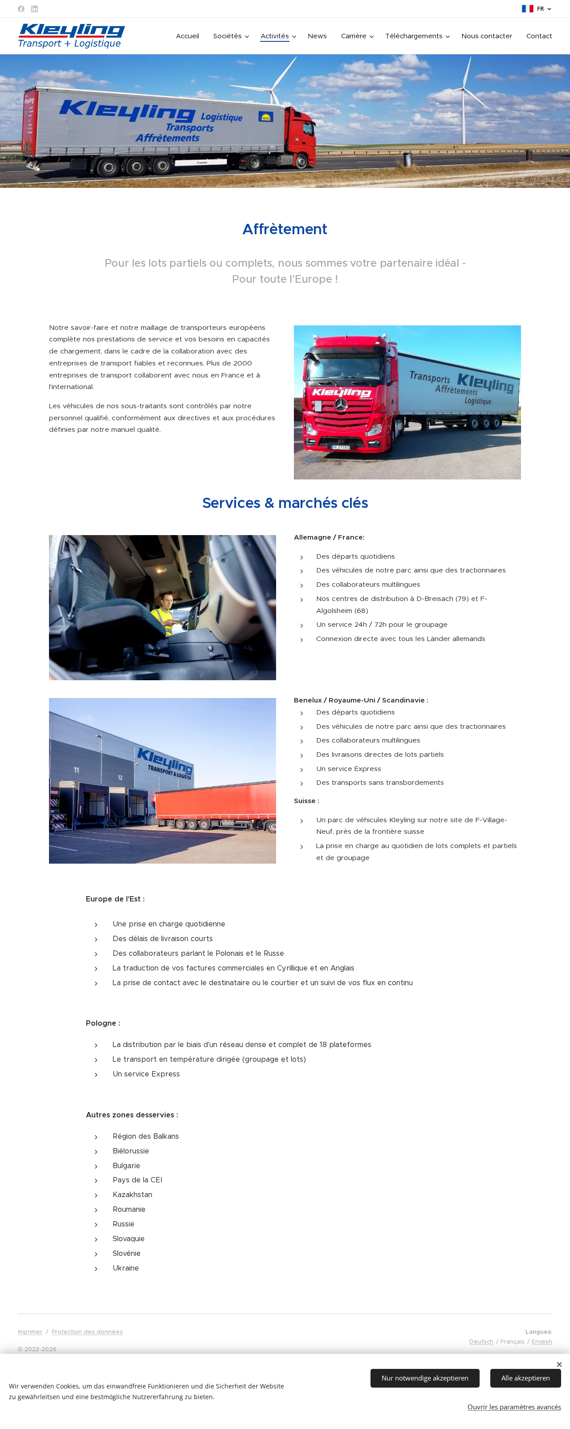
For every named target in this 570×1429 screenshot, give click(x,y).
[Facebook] (21, 8)
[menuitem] (190, 36)
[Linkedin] (34, 8)
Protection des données (87, 1332)
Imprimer (30, 1332)
